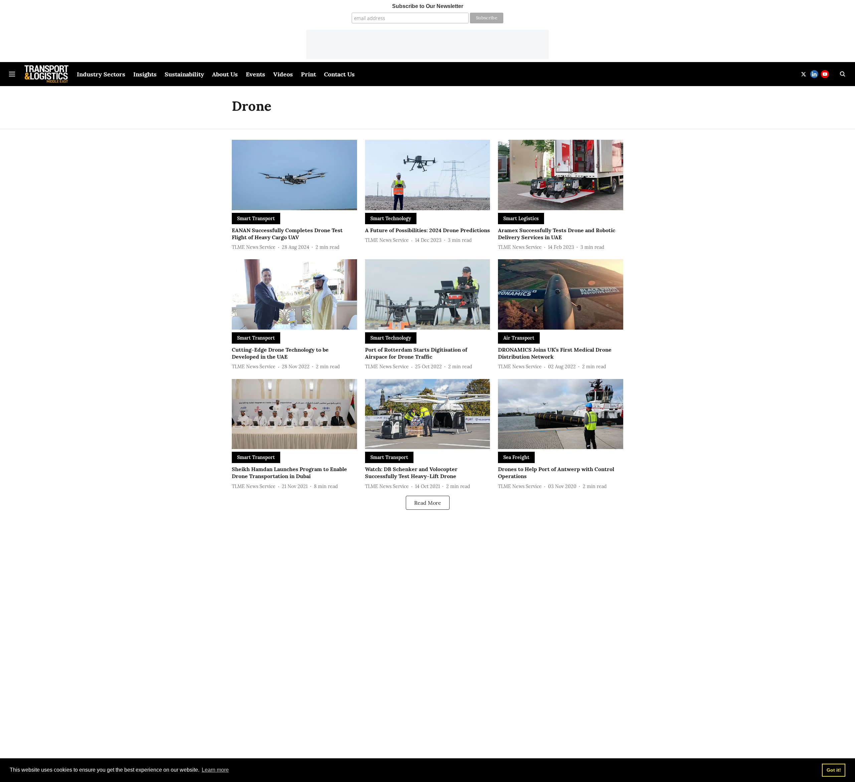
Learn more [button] (215, 770)
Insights (145, 74)
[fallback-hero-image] (294, 175)
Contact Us (339, 74)
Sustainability (184, 74)
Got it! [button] (834, 770)
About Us (225, 74)
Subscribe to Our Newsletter (427, 6)
